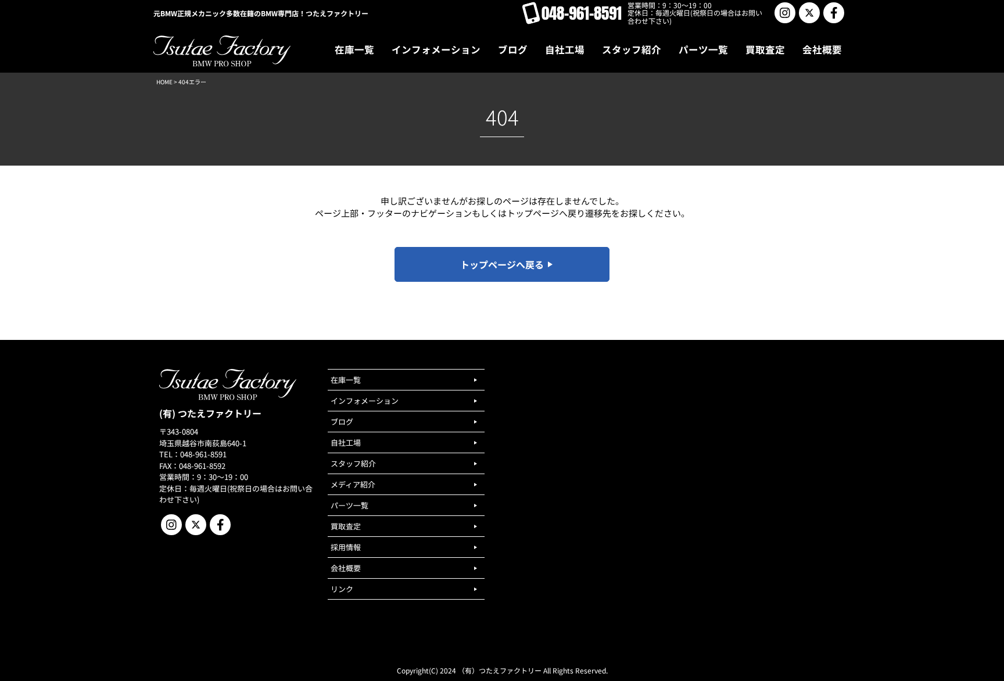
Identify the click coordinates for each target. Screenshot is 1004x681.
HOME (164, 81)
